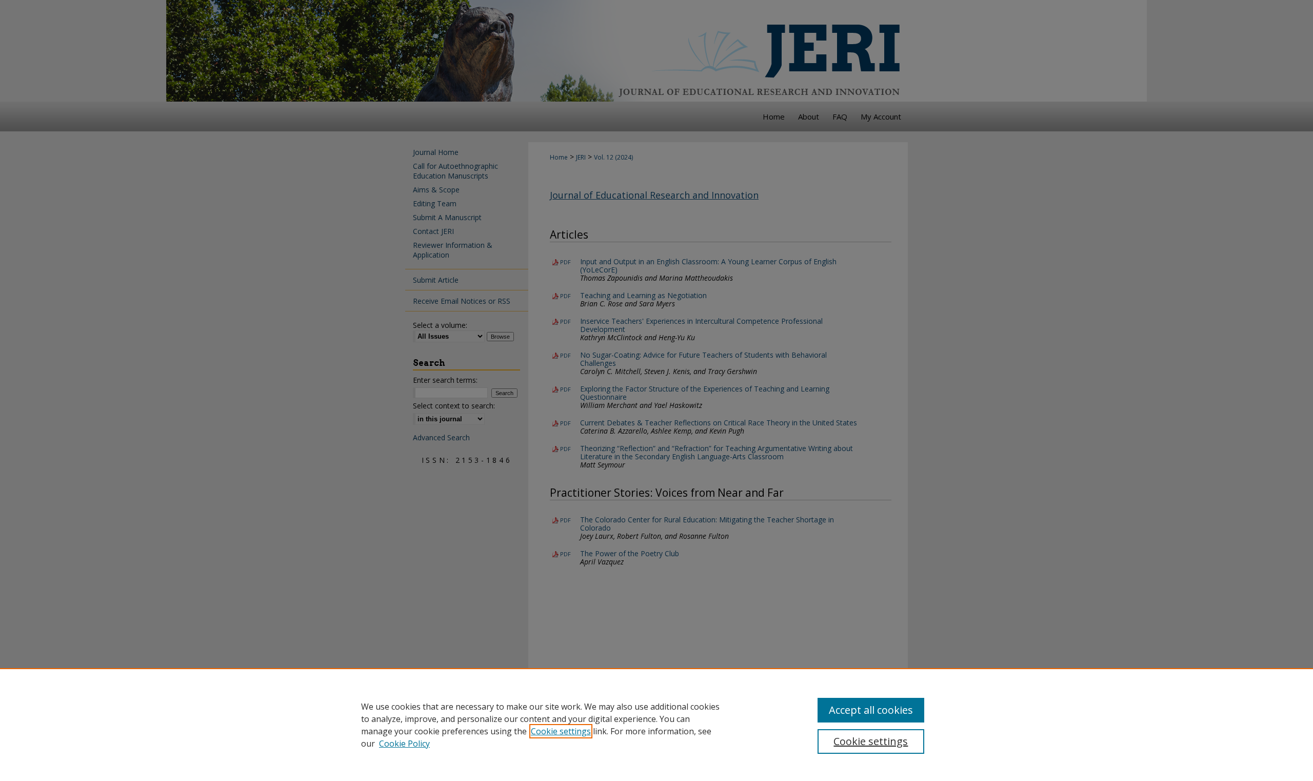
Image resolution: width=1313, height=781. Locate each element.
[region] (656, 724)
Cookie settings (561, 731)
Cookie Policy (404, 743)
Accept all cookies (871, 710)
